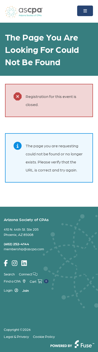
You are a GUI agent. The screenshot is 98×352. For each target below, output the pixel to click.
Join (25, 290)
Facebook (6, 263)
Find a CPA (12, 281)
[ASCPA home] (24, 11)
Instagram (14, 263)
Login (8, 290)
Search (9, 274)
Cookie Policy (44, 336)
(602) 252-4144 (16, 244)
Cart (38, 281)
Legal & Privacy (16, 336)
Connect (26, 274)
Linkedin (24, 263)
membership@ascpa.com (24, 249)
